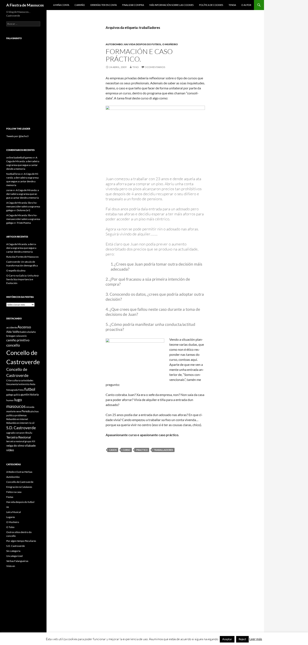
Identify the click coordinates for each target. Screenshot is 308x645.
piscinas (35, 411)
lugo (18, 399)
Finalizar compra (133, 5)
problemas (21, 415)
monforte (11, 411)
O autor (246, 5)
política (10, 415)
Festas (9, 497)
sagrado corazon (15, 432)
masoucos (16, 406)
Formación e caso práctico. (139, 55)
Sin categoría (13, 550)
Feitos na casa (13, 491)
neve (18, 411)
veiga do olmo (15, 445)
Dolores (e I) (23, 210)
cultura (16, 380)
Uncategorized (14, 556)
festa (32, 384)
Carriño (80, 5)
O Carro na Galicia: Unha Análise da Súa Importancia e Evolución (22, 279)
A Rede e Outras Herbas (19, 471)
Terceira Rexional (18, 437)
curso (126, 449)
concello (13, 345)
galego (9, 394)
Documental (12, 384)
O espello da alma (15, 270)
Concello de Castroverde (19, 481)
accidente (11, 327)
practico (142, 449)
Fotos (21, 389)
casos (113, 449)
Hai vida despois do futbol (142, 44)
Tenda (232, 5)
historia (34, 394)
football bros (13, 173)
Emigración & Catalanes (19, 486)
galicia (17, 394)
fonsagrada (12, 389)
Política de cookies (211, 5)
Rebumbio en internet (17, 419)
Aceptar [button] (227, 639)
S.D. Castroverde (21, 427)
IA (7, 507)
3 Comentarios (155, 67)
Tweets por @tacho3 (17, 136)
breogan (11, 335)
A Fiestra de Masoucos (25, 5)
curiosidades (27, 380)
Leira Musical (13, 512)
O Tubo (10, 527)
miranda (30, 407)
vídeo (10, 450)
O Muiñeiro (170, 44)
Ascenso (24, 327)
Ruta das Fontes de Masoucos (22, 256)
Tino (135, 67)
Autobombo (114, 44)
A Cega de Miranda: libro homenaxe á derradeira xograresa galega (23, 206)
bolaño (32, 331)
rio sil (31, 422)
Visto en (10, 566)
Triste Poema (24, 222)
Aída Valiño (13, 331)
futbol (29, 389)
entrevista (24, 384)
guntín (25, 394)
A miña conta (61, 5)
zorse (9, 190)
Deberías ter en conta (103, 5)
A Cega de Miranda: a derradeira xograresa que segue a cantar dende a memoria (22, 194)
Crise (9, 380)
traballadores (163, 449)
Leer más (255, 639)
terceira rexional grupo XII (20, 441)
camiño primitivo (17, 340)
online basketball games (19, 157)
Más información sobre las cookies (171, 5)
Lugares (10, 517)
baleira (24, 331)
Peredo (26, 411)
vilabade (30, 445)
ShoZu (28, 432)
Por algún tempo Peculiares (21, 540)
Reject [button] (242, 639)
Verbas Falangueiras (17, 561)
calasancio (21, 335)
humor (10, 400)
